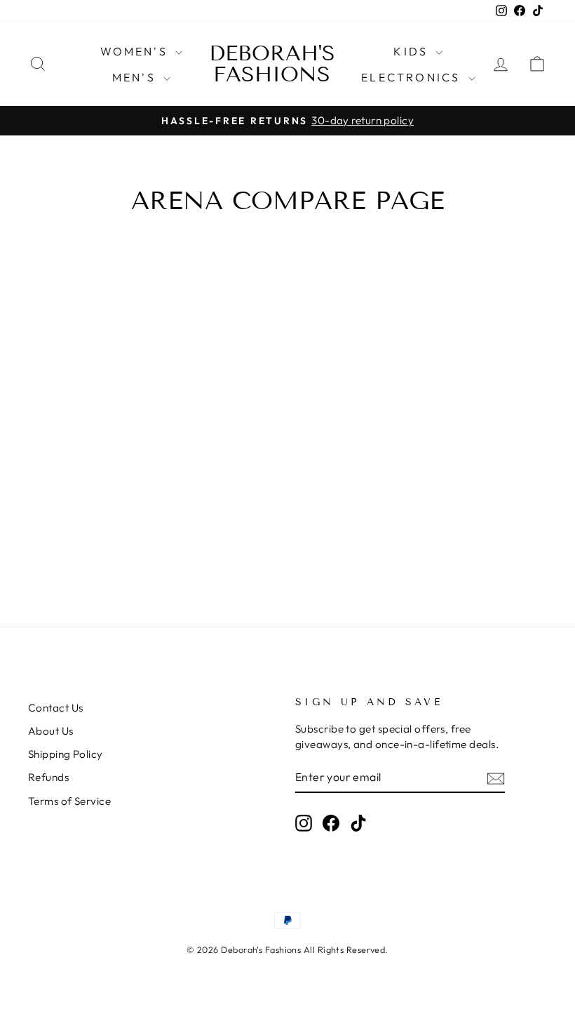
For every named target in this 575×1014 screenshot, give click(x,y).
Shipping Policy (65, 754)
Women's (136, 51)
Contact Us (55, 707)
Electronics (412, 77)
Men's (136, 77)
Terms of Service (69, 801)
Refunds (48, 777)
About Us (51, 731)
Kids (412, 51)
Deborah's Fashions (272, 64)
